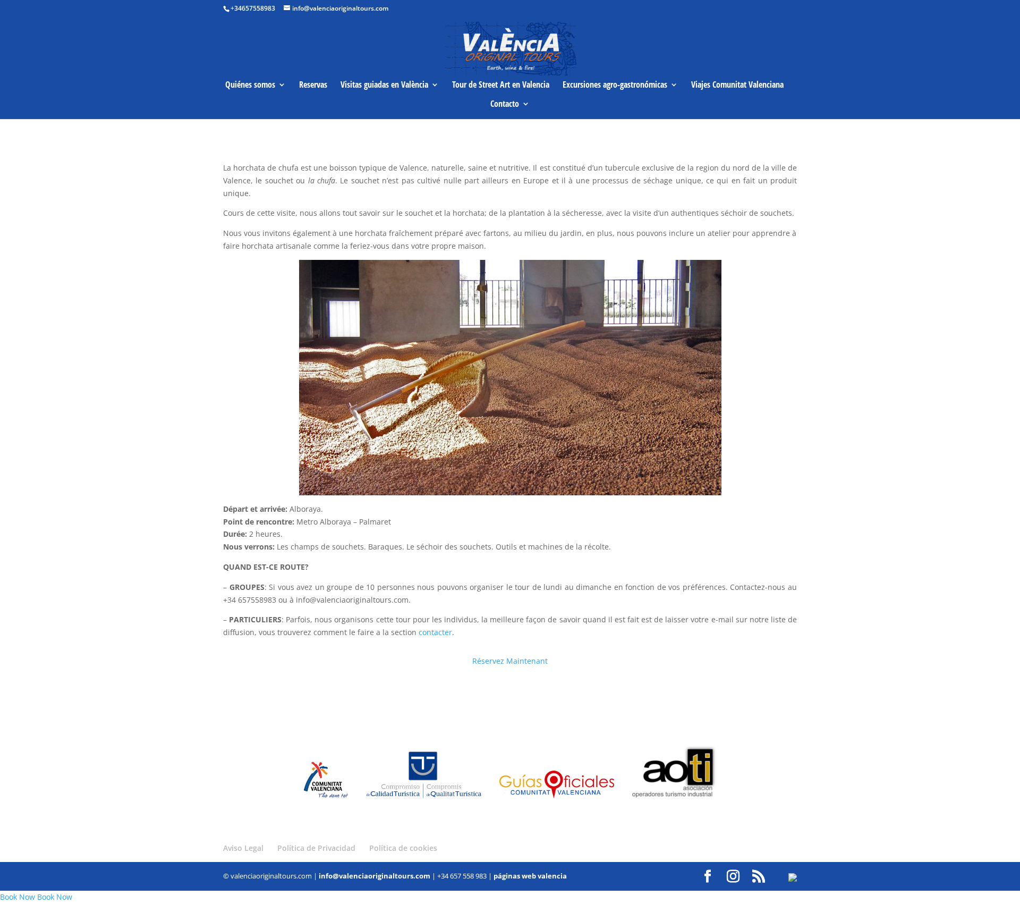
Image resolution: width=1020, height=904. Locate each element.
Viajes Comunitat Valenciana (737, 85)
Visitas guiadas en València (384, 85)
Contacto (504, 104)
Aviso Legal (243, 848)
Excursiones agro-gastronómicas (615, 85)
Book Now (17, 897)
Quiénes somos (250, 85)
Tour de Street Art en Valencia (500, 85)
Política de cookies (403, 848)
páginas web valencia (530, 876)
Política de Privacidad (316, 848)
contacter (435, 632)
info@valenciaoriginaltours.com (374, 876)
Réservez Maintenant (510, 661)
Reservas (313, 85)
